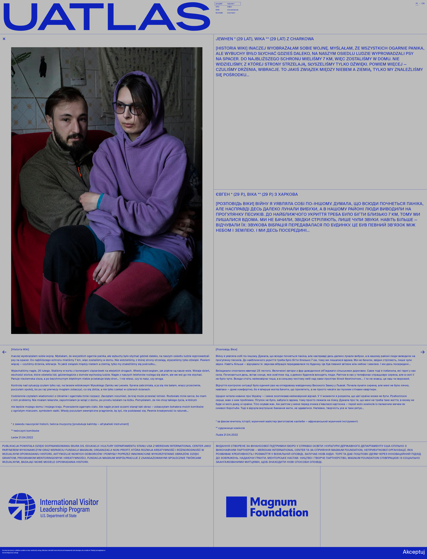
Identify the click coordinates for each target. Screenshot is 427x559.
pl (417, 3)
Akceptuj (414, 552)
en (423, 3)
